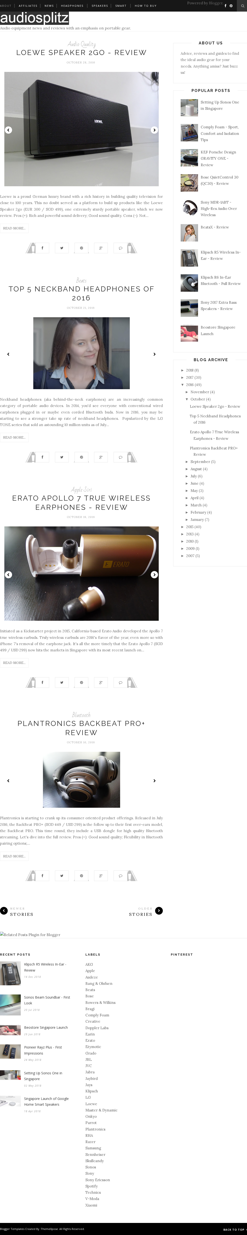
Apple (90, 970)
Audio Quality (81, 44)
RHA (89, 1135)
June (195, 483)
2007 (190, 555)
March (196, 505)
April (195, 498)
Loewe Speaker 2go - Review (81, 52)
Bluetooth (81, 715)
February (198, 512)
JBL (88, 1059)
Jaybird (91, 1078)
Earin (90, 1034)
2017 (189, 377)
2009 (190, 548)
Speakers (100, 5)
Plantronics (95, 1129)
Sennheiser (95, 1154)
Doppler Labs (97, 1028)
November (200, 392)
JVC (88, 1065)
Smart (121, 5)
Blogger (215, 3)
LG (88, 1097)
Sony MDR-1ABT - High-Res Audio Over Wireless (219, 208)
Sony (89, 1173)
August (196, 469)
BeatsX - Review (215, 227)
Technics (93, 1192)
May (194, 490)
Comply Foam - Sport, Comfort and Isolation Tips (220, 133)
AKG (89, 964)
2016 (190, 384)
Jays (88, 1085)
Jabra (90, 1072)
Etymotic (93, 1046)
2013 (190, 534)
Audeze (91, 977)
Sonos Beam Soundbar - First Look (47, 1000)
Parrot (91, 1122)
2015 (189, 526)
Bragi (90, 1009)
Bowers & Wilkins (100, 1002)
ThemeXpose (49, 1229)
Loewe (91, 1104)
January (197, 519)
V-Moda (92, 1198)
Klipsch (91, 1091)
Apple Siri (81, 490)
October (198, 399)
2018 (189, 370)
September (200, 461)
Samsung (93, 1148)
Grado (90, 1053)
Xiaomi (91, 1205)
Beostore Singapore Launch (46, 1027)
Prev (8, 130)
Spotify (91, 1186)
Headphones (72, 5)
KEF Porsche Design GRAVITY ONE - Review (218, 158)
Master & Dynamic (101, 1110)
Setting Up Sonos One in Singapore (43, 1076)
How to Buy (146, 5)
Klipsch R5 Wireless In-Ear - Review (45, 967)
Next (154, 130)
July (194, 476)
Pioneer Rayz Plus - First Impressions (43, 1050)
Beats (81, 281)
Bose (89, 996)
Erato (90, 1040)
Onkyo (91, 1116)
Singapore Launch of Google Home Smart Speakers (46, 1101)
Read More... (14, 228)
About (6, 5)
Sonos (90, 1167)
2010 (190, 541)
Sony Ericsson (97, 1180)
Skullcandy (94, 1161)
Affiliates (28, 5)
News (49, 5)
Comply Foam (97, 1015)
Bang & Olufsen (98, 983)
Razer (90, 1141)
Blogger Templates (12, 1229)
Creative (92, 1021)
